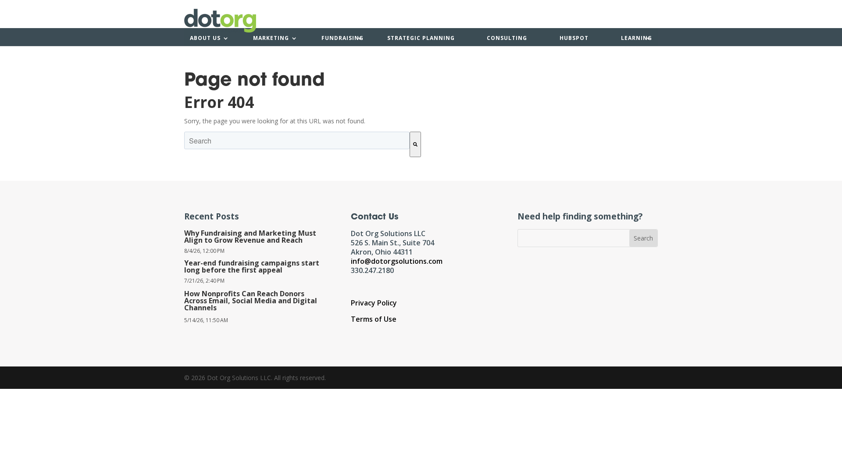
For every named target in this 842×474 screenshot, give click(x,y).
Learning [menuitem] (636, 38)
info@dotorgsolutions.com (396, 261)
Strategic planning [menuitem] (421, 38)
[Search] (415, 144)
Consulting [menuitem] (507, 38)
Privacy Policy (374, 303)
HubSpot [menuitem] (574, 38)
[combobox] (297, 140)
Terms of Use (373, 319)
